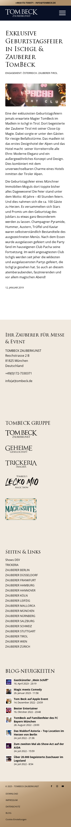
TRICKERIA (12, 565)
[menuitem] (60, 13)
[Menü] (60, 13)
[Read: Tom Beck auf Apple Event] (8, 701)
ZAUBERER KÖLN (16, 595)
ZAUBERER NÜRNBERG (20, 616)
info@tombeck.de (45, 2)
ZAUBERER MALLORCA (20, 606)
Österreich (30, 73)
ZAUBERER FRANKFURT (20, 580)
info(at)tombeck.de (18, 381)
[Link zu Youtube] (63, 786)
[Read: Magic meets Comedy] (8, 691)
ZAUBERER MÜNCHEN (19, 611)
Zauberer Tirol (21, 128)
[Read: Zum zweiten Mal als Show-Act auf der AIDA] (8, 746)
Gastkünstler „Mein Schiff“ (31, 680)
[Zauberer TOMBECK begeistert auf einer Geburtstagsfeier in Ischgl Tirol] (35, 95)
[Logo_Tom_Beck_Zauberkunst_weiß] (29, 13)
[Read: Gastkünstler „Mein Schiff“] (8, 682)
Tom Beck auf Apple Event (31, 699)
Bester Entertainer (26, 708)
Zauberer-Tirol (48, 73)
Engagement (13, 73)
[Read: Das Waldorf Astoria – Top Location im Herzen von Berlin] (8, 732)
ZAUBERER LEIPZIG (17, 600)
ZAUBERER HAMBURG (19, 585)
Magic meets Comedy (28, 689)
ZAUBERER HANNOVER (20, 590)
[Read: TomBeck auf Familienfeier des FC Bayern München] (8, 719)
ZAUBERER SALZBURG (19, 621)
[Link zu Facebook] (51, 786)
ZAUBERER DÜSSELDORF (21, 575)
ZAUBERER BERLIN (17, 570)
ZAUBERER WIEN (16, 641)
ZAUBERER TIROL (16, 636)
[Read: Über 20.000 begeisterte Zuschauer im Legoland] (8, 759)
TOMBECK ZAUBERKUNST (26, 786)
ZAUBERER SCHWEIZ (18, 626)
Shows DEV (12, 560)
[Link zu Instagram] (57, 786)
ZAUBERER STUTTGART (20, 631)
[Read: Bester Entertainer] (8, 710)
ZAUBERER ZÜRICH (17, 646)
